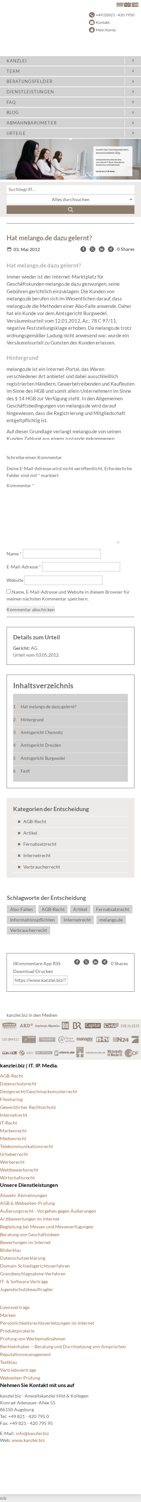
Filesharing (11, 1099)
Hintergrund (32, 719)
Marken (8, 1315)
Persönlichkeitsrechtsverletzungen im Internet (47, 1323)
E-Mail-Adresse (24, 566)
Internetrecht (36, 855)
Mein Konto (106, 29)
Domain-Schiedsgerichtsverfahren (35, 1266)
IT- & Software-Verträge (24, 1281)
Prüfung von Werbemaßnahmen (33, 1338)
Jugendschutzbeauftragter (26, 1289)
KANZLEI (17, 60)
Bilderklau (10, 1250)
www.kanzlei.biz (28, 1440)
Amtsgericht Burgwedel (43, 758)
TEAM (13, 71)
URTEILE (16, 133)
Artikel (30, 833)
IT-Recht (8, 1123)
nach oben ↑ (12, 1482)
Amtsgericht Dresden (41, 745)
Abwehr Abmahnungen (23, 1195)
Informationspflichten (32, 919)
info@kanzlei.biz (32, 1433)
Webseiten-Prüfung (20, 1378)
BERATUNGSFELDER (29, 81)
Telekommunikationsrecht (26, 1146)
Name (14, 553)
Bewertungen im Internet (25, 1242)
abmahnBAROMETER (32, 122)
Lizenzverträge (15, 1307)
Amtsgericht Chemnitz (42, 732)
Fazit (25, 771)
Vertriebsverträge (18, 1370)
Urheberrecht (14, 1154)
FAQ (11, 102)
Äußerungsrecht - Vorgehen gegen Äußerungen (48, 1211)
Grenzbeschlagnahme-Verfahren (33, 1273)
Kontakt (103, 22)
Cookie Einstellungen (21, 1451)
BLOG (13, 112)
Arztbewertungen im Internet (29, 1219)
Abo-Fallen (21, 909)
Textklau (8, 1362)
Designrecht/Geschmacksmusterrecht (38, 1091)
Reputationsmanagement (25, 1354)
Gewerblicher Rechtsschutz (28, 1107)
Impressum (11, 1474)
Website (15, 580)
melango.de (111, 919)
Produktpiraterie (17, 1331)
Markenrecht (13, 1130)
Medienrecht (13, 1138)
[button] (83, 249)
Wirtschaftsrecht (17, 1177)
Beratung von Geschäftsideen (29, 1234)
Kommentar (20, 485)
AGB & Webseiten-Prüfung (27, 1203)
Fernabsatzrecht (39, 844)
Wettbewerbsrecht (19, 1170)
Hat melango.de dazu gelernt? (48, 706)
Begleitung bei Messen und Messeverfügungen (46, 1226)
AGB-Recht (34, 821)
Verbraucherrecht (41, 867)
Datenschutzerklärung (22, 1258)
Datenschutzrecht (18, 1083)
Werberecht (12, 1162)
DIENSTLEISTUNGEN (30, 91)
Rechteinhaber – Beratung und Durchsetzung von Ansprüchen (63, 1346)
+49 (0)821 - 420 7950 (115, 14)
